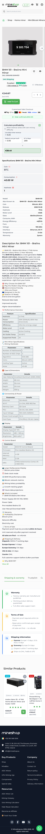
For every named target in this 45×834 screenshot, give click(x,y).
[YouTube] (23, 822)
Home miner (20, 20)
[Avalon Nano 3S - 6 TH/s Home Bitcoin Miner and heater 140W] (15, 682)
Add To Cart (12, 102)
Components (7, 779)
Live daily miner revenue (13, 132)
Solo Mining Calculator (10, 802)
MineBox (5, 766)
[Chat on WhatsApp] (39, 828)
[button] (32, 4)
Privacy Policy (32, 779)
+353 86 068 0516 (11, 738)
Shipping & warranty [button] (14, 578)
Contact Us (31, 766)
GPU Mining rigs (8, 775)
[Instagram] (12, 822)
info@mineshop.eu (12, 751)
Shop (10, 20)
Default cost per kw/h (12, 138)
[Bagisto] (12, 5)
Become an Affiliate (9, 811)
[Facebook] (18, 822)
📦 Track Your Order (9, 816)
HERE (23, 509)
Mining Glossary (8, 798)
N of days (27, 138)
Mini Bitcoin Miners (36, 20)
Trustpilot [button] (32, 578)
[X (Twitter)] (29, 822)
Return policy (32, 771)
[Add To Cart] (23, 712)
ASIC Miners (6, 771)
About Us (30, 762)
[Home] (3, 20)
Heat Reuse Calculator (10, 807)
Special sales (6, 784)
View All (5, 564)
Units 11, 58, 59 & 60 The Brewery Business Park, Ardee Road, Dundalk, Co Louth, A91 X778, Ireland (21, 745)
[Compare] (32, 5)
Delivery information (35, 784)
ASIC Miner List (7, 794)
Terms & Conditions (34, 775)
